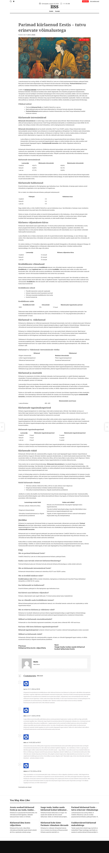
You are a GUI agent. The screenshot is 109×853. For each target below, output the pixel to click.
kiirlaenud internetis (30, 89)
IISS (54, 7)
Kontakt (57, 11)
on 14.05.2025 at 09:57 (34, 742)
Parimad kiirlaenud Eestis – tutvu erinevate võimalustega (84, 808)
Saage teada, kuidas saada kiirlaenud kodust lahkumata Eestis (54, 810)
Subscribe (85, 1)
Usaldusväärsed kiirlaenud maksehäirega (83, 823)
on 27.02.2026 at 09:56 (34, 771)
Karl (25, 689)
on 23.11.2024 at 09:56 (33, 716)
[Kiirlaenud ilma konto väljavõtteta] (2, 427)
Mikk (25, 716)
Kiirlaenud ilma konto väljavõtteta (20, 823)
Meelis (33, 35)
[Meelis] (27, 663)
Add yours (40, 676)
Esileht (51, 11)
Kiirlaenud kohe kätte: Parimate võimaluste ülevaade (54, 823)
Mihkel (25, 771)
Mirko (25, 742)
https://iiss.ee (36, 664)
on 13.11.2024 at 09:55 (33, 689)
